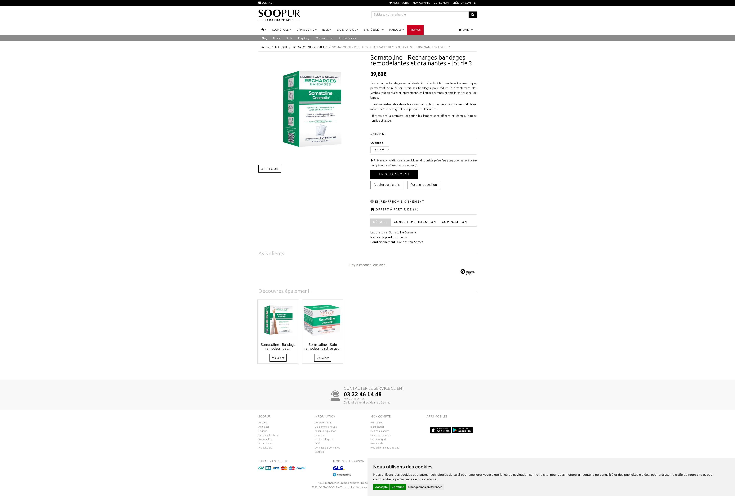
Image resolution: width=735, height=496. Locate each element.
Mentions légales (323, 440)
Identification (377, 427)
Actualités (264, 427)
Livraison (319, 436)
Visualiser (278, 358)
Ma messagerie (378, 440)
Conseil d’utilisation (415, 222)
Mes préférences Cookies (384, 448)
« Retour (269, 169)
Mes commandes (379, 431)
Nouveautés (265, 440)
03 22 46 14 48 (363, 395)
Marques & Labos (268, 436)
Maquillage (304, 39)
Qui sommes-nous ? (325, 427)
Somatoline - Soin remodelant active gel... (322, 347)
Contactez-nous (323, 423)
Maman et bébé (324, 39)
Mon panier (376, 423)
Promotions (265, 444)
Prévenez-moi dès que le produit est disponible (403, 160)
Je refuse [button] (398, 487)
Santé (289, 39)
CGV (317, 444)
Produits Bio (265, 448)
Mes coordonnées (380, 436)
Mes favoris (376, 444)
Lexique (262, 431)
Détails (380, 222)
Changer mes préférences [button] (425, 487)
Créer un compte (464, 3)
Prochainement (394, 175)
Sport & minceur (347, 39)
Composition (454, 222)
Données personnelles (327, 448)
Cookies (319, 452)
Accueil (265, 47)
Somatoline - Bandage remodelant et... (278, 347)
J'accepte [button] (381, 487)
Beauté (277, 39)
